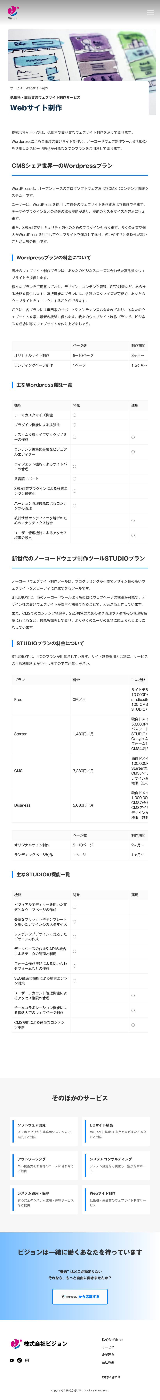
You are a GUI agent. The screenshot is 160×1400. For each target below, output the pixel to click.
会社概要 (108, 1362)
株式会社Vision (112, 1339)
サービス (108, 1347)
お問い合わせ (111, 1377)
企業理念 (108, 1354)
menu (150, 12)
